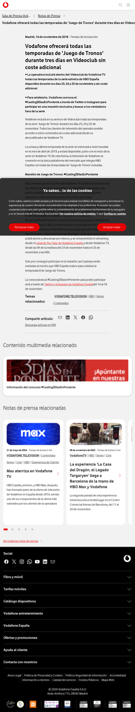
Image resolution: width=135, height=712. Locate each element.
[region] (67, 445)
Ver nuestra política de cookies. (77, 213)
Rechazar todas (24, 227)
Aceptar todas (111, 227)
